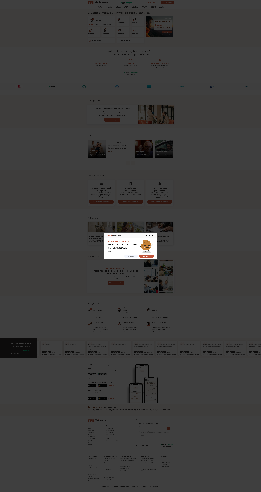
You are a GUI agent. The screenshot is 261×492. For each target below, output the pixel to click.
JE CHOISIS (131, 256)
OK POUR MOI (146, 256)
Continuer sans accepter (147, 236)
